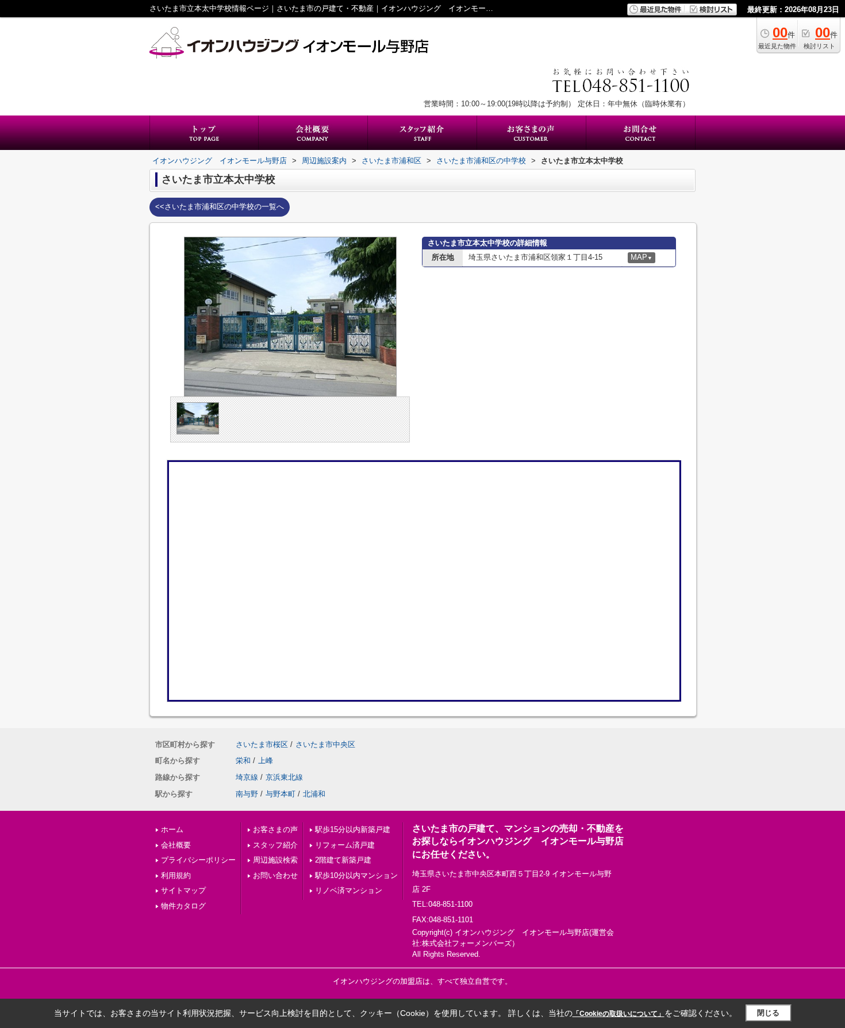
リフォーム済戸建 (345, 845)
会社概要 (176, 845)
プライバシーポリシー (198, 860)
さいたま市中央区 (325, 744)
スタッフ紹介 (275, 845)
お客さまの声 (275, 829)
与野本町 (280, 794)
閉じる (768, 1012)
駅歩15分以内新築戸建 (352, 829)
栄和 (243, 760)
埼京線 (247, 777)
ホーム (172, 829)
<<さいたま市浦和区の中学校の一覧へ (219, 206)
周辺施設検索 (275, 860)
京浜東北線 (284, 777)
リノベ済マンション (348, 890)
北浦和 (314, 794)
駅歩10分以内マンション (356, 875)
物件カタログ (183, 906)
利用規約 (176, 875)
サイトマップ (183, 890)
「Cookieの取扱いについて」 (619, 1014)
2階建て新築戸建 (343, 860)
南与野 (247, 794)
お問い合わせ (275, 875)
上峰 (265, 760)
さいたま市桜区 (262, 744)
